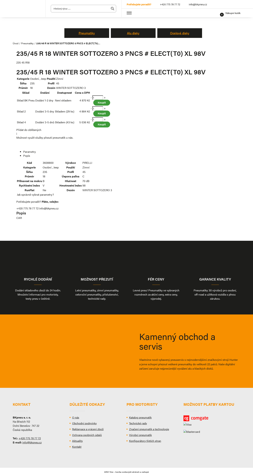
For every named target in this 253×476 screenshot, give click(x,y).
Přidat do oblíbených (28, 130)
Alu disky (133, 33)
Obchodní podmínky (84, 423)
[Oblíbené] (216, 13)
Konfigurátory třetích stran (145, 441)
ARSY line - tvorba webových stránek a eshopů (126, 471)
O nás (75, 417)
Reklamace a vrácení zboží (88, 429)
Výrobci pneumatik (140, 435)
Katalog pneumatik (140, 417)
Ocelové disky (179, 33)
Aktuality (77, 441)
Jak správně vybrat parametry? (35, 194)
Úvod (15, 43)
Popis (26, 156)
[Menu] (129, 12)
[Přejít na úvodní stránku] (26, 8)
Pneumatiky (87, 33)
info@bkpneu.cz (198, 4)
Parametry (29, 152)
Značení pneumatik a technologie (149, 429)
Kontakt (76, 447)
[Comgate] (211, 418)
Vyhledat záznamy (112, 8)
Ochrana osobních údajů (87, 435)
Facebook (238, 4)
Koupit (102, 102)
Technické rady (138, 423)
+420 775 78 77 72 (170, 4)
